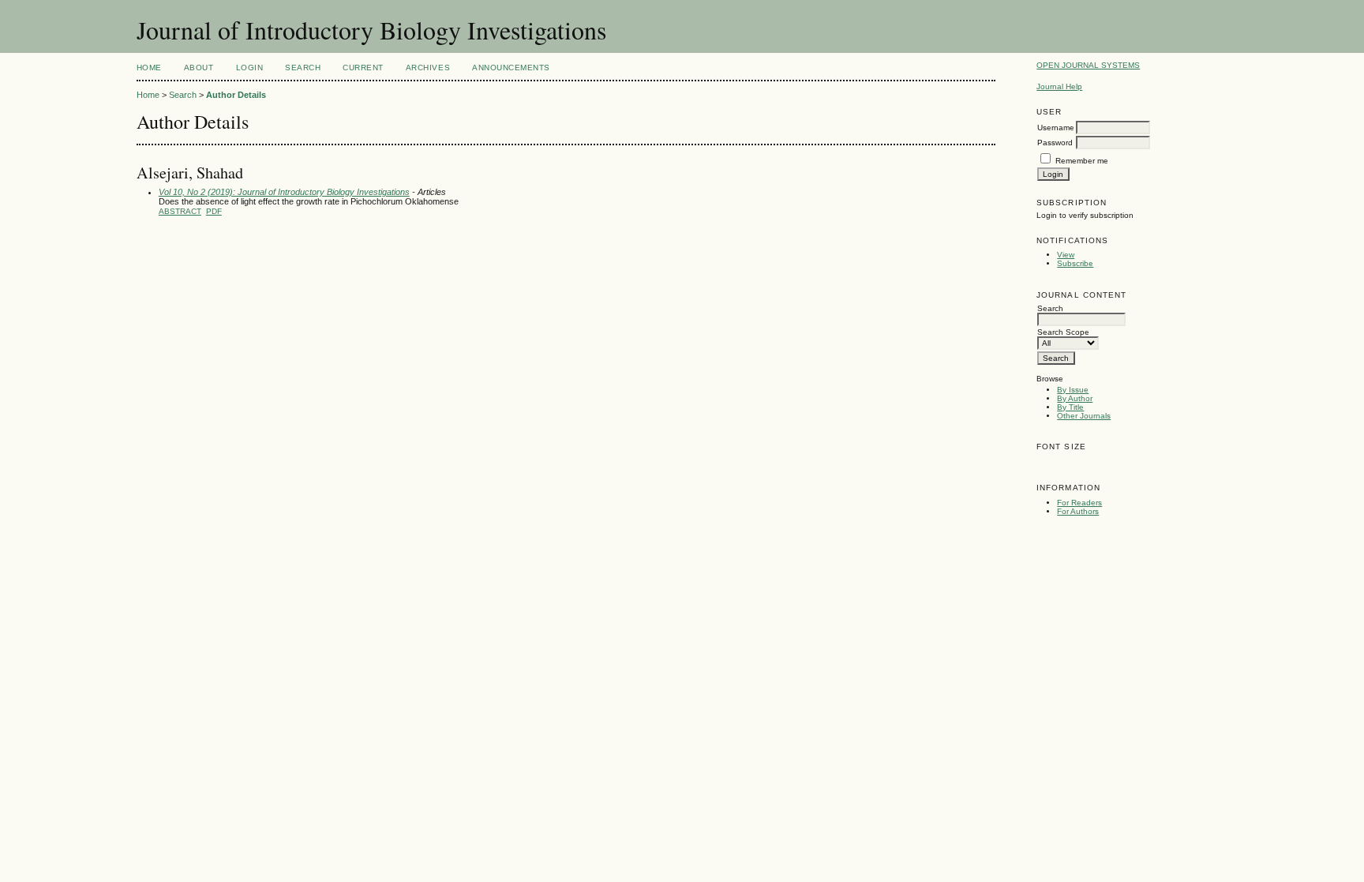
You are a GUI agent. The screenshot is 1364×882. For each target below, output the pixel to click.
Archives (428, 67)
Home (149, 67)
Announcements (511, 67)
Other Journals (1084, 415)
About (199, 67)
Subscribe (1075, 263)
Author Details (236, 94)
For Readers (1079, 502)
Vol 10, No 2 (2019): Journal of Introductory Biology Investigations (284, 192)
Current (363, 67)
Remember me (1081, 160)
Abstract (180, 211)
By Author (1074, 398)
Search (302, 67)
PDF (214, 211)
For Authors (1078, 511)
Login (250, 67)
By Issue (1073, 389)
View (1065, 254)
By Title (1070, 407)
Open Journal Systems (1088, 65)
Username (1055, 127)
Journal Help (1059, 86)
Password (1055, 142)
